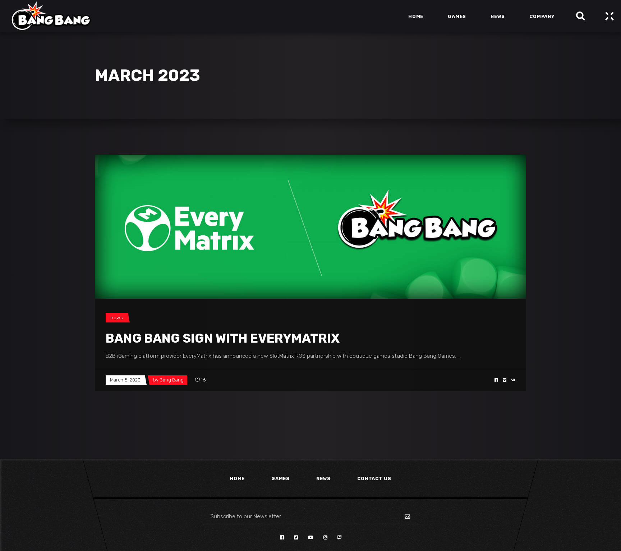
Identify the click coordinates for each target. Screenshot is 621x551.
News (116, 317)
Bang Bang (172, 380)
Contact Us (374, 478)
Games (280, 478)
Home (237, 478)
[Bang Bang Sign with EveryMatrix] (310, 227)
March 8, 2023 (125, 380)
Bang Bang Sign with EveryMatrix (223, 338)
